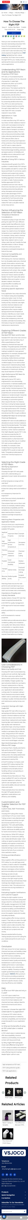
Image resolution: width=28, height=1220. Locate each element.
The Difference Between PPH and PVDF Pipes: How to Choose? (20, 1124)
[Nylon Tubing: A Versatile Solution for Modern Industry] (7, 1115)
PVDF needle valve (9, 1097)
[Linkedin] (6, 1174)
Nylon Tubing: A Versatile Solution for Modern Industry (8, 1124)
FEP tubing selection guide (11, 1067)
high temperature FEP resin (11, 1064)
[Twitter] (10, 1174)
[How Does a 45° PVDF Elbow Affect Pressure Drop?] (7, 1133)
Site (22, 29)
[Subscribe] (24, 1211)
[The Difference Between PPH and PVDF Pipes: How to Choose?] (20, 1115)
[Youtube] (14, 1174)
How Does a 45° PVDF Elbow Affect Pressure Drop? (7, 1142)
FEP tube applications (9, 1071)
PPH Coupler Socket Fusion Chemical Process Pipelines (19, 1097)
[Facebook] (3, 1174)
